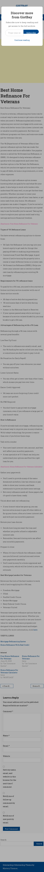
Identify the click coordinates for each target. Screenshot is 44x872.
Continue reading (22, 40)
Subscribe (31, 33)
